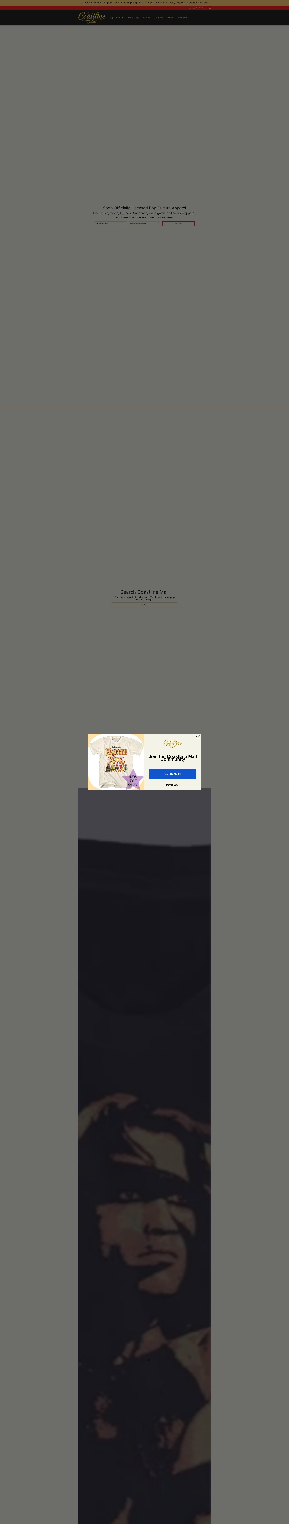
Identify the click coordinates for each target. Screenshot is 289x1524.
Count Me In (173, 773)
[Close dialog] (198, 736)
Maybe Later (172, 785)
